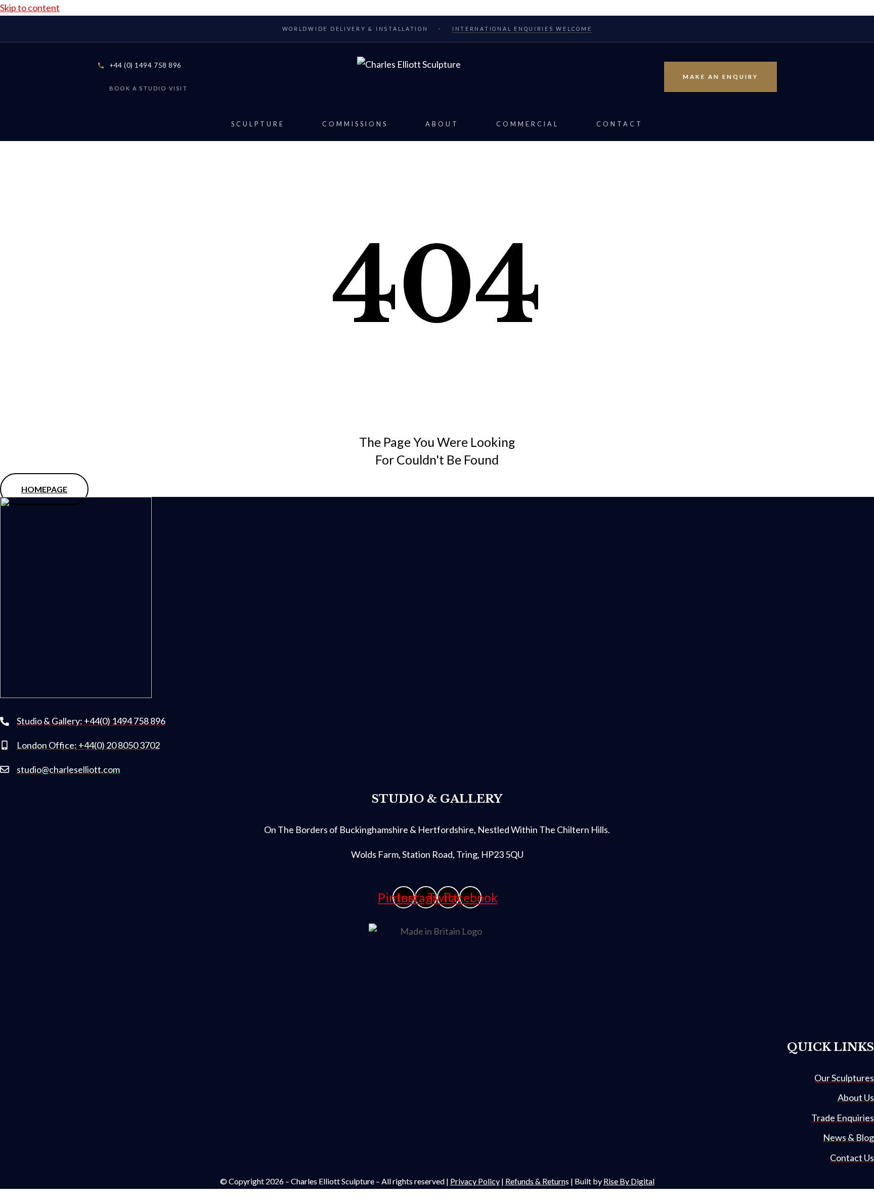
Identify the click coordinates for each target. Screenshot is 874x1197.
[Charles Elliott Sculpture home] (436, 77)
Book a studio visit (148, 88)
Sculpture (258, 124)
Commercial (527, 124)
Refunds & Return (535, 1181)
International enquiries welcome (522, 29)
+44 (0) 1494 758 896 (145, 65)
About (442, 124)
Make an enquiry (720, 76)
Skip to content (30, 7)
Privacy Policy (475, 1181)
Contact (619, 124)
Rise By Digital (628, 1181)
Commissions (355, 124)
